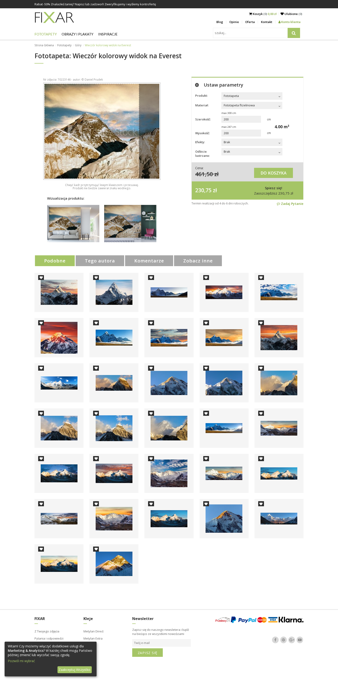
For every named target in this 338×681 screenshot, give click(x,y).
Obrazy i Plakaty (77, 34)
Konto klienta (291, 22)
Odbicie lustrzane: (202, 153)
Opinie (234, 22)
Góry (78, 45)
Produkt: (201, 95)
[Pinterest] (283, 640)
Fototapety (45, 34)
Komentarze (149, 261)
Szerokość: (203, 119)
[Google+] (291, 640)
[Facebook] (275, 640)
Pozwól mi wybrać (21, 661)
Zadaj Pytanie (291, 203)
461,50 (204, 174)
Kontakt (266, 22)
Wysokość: (202, 133)
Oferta (250, 22)
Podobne (55, 261)
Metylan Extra (93, 638)
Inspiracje (107, 34)
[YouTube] (300, 640)
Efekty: (200, 142)
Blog (219, 22)
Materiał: (202, 105)
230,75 (203, 190)
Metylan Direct (93, 631)
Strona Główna (44, 45)
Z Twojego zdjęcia (46, 631)
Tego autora (100, 261)
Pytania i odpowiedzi (48, 638)
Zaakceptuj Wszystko (74, 669)
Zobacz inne (198, 261)
